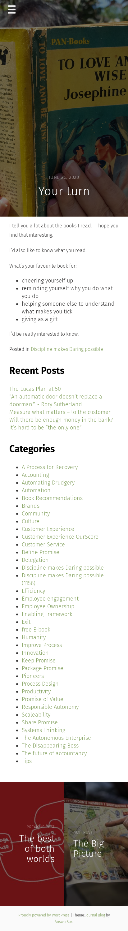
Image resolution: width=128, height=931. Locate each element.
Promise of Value (42, 699)
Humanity (34, 637)
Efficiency (33, 591)
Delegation (35, 560)
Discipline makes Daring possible (67, 349)
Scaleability (36, 714)
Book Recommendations (52, 498)
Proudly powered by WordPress (44, 915)
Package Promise (42, 668)
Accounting (35, 475)
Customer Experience (48, 529)
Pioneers (33, 676)
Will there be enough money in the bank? (61, 419)
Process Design (40, 683)
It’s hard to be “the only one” (45, 427)
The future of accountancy (54, 753)
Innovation (35, 652)
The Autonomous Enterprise (56, 738)
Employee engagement (50, 598)
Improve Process (42, 645)
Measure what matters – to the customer (60, 412)
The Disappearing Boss (50, 745)
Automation (36, 490)
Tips (27, 761)
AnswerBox (64, 922)
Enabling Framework (47, 614)
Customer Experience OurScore (60, 536)
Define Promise (40, 552)
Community (36, 513)
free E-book (36, 629)
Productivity (36, 691)
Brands (30, 505)
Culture (30, 521)
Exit (26, 622)
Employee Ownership (48, 606)
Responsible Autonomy (50, 707)
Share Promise (40, 722)
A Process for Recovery (50, 467)
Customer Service (43, 544)
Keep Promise (39, 660)
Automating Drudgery (48, 482)
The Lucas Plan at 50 (35, 389)
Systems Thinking (43, 730)
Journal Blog (95, 915)
